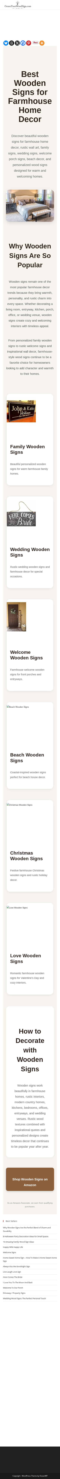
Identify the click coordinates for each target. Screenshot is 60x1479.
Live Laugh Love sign (12, 1271)
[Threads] (11, 43)
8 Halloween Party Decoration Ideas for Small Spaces (25, 1236)
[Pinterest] (28, 43)
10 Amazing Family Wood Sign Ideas (18, 1241)
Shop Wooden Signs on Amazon (30, 1182)
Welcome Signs (9, 1252)
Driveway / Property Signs (14, 1293)
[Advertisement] (30, 28)
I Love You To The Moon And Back (17, 1282)
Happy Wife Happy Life (13, 1247)
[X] (17, 43)
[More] (41, 43)
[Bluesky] (5, 43)
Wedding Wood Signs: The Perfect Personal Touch (24, 1298)
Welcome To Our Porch (13, 1287)
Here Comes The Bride (12, 1277)
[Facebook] (22, 43)
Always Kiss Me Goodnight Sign (16, 1266)
